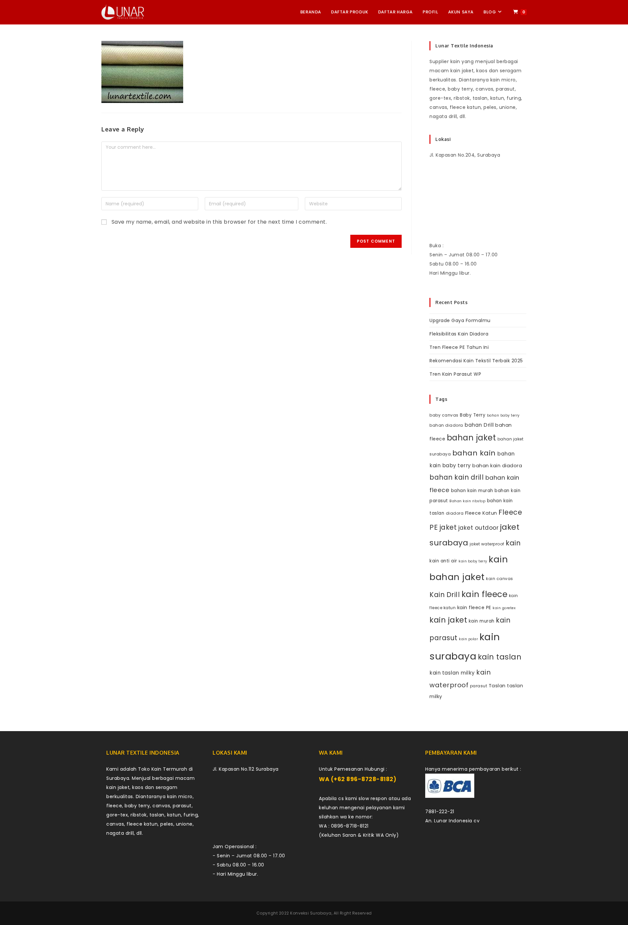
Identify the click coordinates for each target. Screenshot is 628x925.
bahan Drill (479, 424)
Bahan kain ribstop (467, 501)
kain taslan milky (452, 672)
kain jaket (448, 620)
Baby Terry (472, 415)
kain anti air (443, 561)
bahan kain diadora (497, 465)
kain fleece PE (474, 607)
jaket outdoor (478, 528)
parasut (478, 686)
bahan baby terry (503, 415)
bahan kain (474, 453)
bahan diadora (446, 425)
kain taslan (500, 657)
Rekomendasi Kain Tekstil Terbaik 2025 (476, 360)
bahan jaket (471, 437)
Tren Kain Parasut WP (455, 374)
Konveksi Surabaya (311, 913)
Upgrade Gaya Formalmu (460, 320)
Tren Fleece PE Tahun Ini (459, 347)
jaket (448, 527)
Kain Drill (444, 594)
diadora (455, 513)
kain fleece (485, 594)
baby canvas (444, 415)
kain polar (468, 639)
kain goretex (504, 608)
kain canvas (499, 578)
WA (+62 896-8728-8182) (357, 779)
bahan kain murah (472, 491)
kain (513, 543)
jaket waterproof (487, 544)
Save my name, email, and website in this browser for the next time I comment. (219, 222)
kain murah (482, 621)
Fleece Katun (481, 513)
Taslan (497, 685)
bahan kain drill (456, 477)
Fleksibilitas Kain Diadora (458, 334)
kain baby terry (473, 561)
